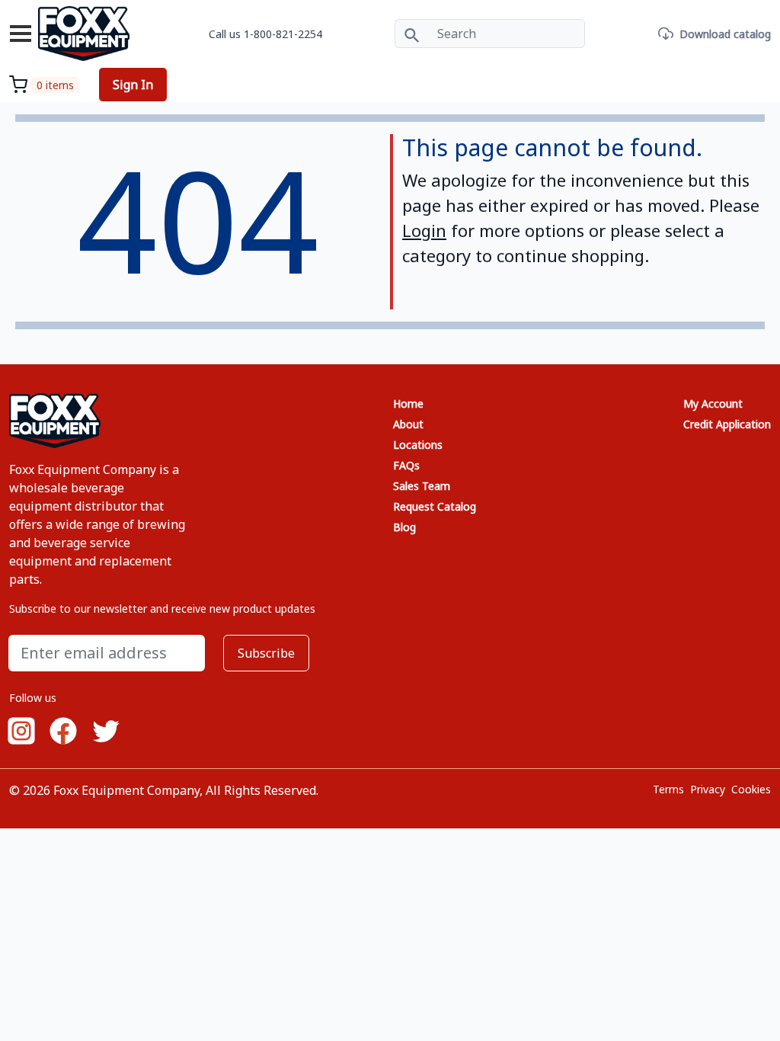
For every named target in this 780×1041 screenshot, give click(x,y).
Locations (418, 444)
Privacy (707, 789)
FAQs (406, 465)
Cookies (751, 789)
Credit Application (727, 424)
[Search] (412, 33)
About (408, 424)
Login (424, 230)
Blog (404, 527)
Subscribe (266, 653)
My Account (713, 403)
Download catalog (725, 34)
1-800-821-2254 (283, 34)
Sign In (133, 84)
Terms (668, 789)
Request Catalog (434, 506)
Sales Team (421, 486)
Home (408, 403)
